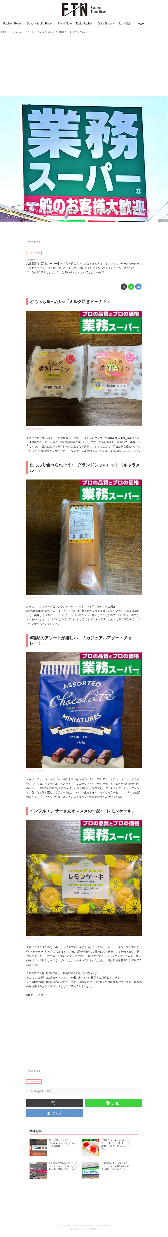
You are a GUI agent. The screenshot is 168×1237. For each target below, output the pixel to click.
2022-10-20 (34, 242)
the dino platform (87, 1229)
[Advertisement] (84, 65)
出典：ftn (163, 220)
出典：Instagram (35, 428)
